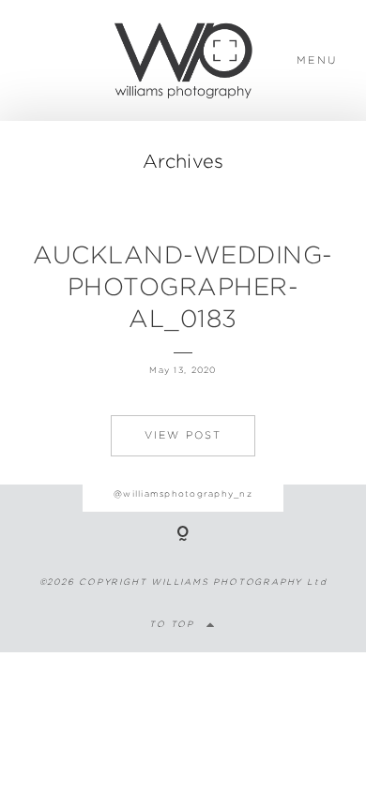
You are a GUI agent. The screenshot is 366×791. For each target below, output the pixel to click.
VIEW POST (183, 434)
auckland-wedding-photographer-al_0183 (183, 286)
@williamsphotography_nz (183, 493)
